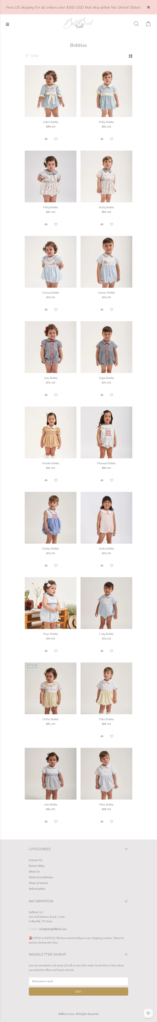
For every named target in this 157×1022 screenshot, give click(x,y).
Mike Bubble (106, 805)
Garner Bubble (106, 293)
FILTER (34, 56)
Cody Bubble (106, 634)
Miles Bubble (106, 719)
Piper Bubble (50, 634)
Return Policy (37, 866)
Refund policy (37, 889)
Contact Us (35, 860)
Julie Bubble (50, 805)
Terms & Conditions (41, 877)
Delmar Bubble (50, 549)
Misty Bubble (50, 208)
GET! (78, 992)
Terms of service (38, 883)
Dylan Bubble (106, 378)
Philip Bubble (106, 122)
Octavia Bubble (50, 293)
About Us (34, 871)
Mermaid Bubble (106, 463)
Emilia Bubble (106, 549)
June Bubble (51, 378)
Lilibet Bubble (50, 122)
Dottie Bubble (51, 719)
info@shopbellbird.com (53, 929)
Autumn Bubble (50, 463)
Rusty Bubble (106, 208)
